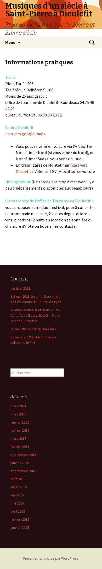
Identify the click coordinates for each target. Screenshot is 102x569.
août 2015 (18, 479)
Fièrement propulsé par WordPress (51, 558)
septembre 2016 (23, 454)
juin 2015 (17, 495)
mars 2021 (18, 406)
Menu (10, 42)
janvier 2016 (19, 462)
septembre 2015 (23, 470)
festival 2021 (20, 288)
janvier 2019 (19, 422)
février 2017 (19, 446)
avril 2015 (17, 511)
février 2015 (19, 519)
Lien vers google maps (25, 133)
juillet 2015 (18, 487)
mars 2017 (18, 438)
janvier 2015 (19, 527)
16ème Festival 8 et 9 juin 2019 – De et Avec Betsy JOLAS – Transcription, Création (35, 315)
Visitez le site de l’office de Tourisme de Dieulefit (48, 200)
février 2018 (19, 430)
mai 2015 (17, 503)
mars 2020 (18, 414)
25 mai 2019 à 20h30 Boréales (33, 329)
